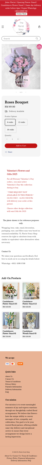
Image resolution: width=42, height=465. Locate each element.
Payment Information (13, 387)
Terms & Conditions (13, 382)
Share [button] (10, 152)
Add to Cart (21, 146)
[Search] (36, 38)
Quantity (8, 135)
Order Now (21, 14)
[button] (2, 26)
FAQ (7, 392)
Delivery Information (13, 389)
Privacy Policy (10, 384)
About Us (8, 376)
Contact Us (9, 379)
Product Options (11, 116)
